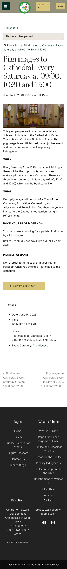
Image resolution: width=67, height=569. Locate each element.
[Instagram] (53, 523)
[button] (43, 6)
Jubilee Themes (48, 489)
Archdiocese (40, 345)
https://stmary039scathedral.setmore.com (32, 243)
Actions (48, 495)
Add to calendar (24, 286)
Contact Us (18, 459)
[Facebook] (44, 523)
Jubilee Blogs (18, 465)
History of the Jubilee (48, 457)
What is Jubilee (48, 431)
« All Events (10, 27)
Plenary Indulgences (48, 463)
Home (17, 431)
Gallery (17, 437)
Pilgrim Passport (18, 453)
